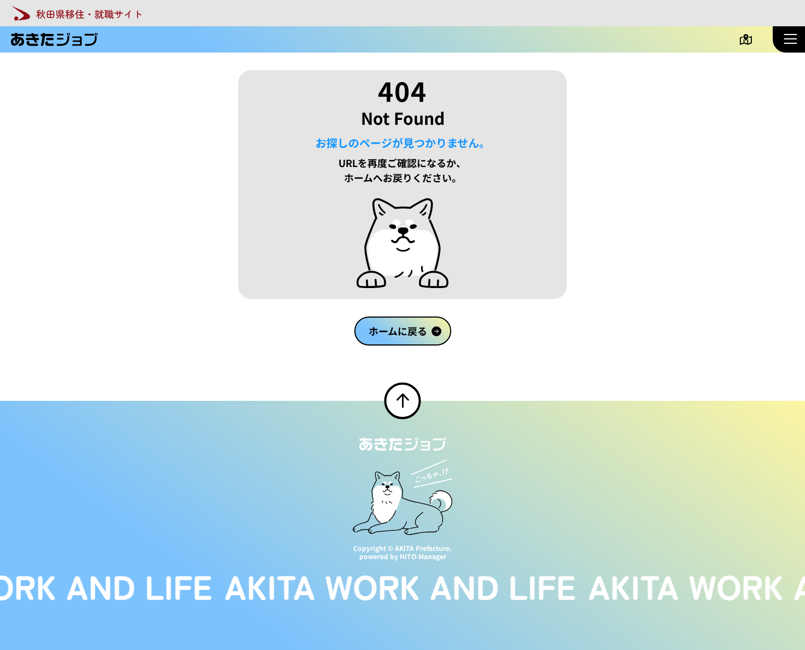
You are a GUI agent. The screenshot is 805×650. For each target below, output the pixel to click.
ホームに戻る (397, 331)
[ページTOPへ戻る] (402, 401)
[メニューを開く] (789, 39)
